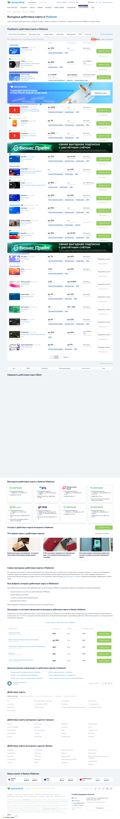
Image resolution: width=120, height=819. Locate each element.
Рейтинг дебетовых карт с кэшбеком (60, 672)
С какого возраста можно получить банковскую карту (65, 678)
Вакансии (38, 794)
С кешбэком (65, 701)
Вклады (48, 7)
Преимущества (103, 56)
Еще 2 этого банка (14, 177)
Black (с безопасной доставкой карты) (33, 185)
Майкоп (92, 2)
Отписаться (57, 794)
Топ (8, 701)
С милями (10, 704)
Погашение (71, 7)
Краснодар (37, 736)
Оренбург (64, 724)
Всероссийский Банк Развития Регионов (98, 757)
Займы (40, 7)
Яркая (23, 271)
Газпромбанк (11, 759)
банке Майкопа (22, 615)
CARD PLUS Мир (26, 347)
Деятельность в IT (60, 796)
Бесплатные (92, 701)
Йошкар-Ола (92, 750)
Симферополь (65, 736)
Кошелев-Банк (66, 756)
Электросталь (92, 730)
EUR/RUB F (72, 2)
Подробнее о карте (104, 259)
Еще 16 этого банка (15, 164)
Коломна (91, 733)
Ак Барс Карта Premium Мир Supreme (33, 334)
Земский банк (92, 761)
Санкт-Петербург (13, 727)
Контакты (42, 796)
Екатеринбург (11, 733)
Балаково (91, 736)
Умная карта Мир (26, 50)
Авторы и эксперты (28, 794)
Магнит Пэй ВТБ (26, 235)
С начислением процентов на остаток (73, 707)
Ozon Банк (37, 753)
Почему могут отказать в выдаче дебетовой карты (26, 678)
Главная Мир (25, 284)
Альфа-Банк (11, 753)
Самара (36, 733)
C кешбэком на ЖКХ (41, 704)
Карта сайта (49, 796)
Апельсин (24, 123)
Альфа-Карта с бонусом (28, 135)
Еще (103, 368)
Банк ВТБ (10, 756)
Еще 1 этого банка (14, 263)
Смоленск (64, 727)
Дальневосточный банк (69, 759)
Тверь (63, 730)
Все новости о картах (102, 533)
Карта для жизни (26, 159)
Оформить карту (103, 51)
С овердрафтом (93, 704)
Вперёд (66, 357)
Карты (32, 7)
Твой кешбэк (25, 197)
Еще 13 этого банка (15, 69)
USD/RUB (59, 2)
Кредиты (23, 7)
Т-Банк (9, 762)
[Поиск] (97, 2)
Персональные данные (30, 796)
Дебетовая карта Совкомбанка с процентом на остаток (31, 172)
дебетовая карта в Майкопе (72, 576)
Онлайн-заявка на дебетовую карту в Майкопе (60, 622)
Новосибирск (11, 730)
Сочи (90, 727)
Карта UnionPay (26, 223)
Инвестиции (59, 7)
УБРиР (36, 762)
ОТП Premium (25, 322)
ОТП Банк (37, 756)
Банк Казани (92, 753)
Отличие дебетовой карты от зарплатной (61, 675)
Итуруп (90, 764)
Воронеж (37, 727)
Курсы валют (12, 7)
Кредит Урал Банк (67, 750)
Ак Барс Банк (38, 750)
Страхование (83, 7)
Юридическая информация (15, 796)
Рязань (63, 733)
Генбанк (63, 753)
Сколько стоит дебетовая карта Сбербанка (24, 675)
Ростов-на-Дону (39, 730)
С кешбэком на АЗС (94, 707)
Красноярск (38, 724)
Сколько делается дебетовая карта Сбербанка (25, 672)
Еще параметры (107, 34)
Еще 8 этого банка (14, 56)
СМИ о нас (18, 794)
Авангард (37, 759)
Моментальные (39, 707)
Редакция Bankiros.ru (20, 682)
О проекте (10, 794)
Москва (9, 724)
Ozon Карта (24, 210)
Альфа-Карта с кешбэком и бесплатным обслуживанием (30, 110)
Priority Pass (11, 707)
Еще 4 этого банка (14, 202)
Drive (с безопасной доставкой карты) (21, 660)
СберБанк (10, 750)
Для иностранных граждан (43, 701)
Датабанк (64, 762)
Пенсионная (25, 309)
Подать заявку (104, 633)
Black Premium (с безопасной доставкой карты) (30, 64)
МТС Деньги (25, 259)
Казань (9, 736)
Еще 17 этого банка (15, 228)
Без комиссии (11, 710)
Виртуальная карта (27, 296)
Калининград (92, 724)
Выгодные (64, 704)
